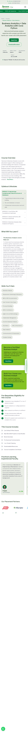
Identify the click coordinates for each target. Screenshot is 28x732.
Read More (10, 179)
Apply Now (14, 40)
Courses (8, 18)
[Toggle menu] (25, 6)
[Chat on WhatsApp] (3, 729)
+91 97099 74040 (16, 3)
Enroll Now (8, 361)
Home (2, 18)
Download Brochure (14, 44)
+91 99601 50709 (16, 1)
